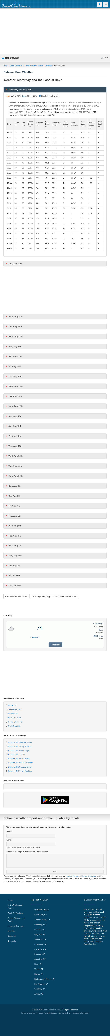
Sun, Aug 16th (15, 416)
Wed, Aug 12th (15, 456)
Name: (9, 831)
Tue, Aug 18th (15, 396)
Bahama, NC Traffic (16, 755)
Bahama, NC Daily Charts (19, 759)
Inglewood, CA (40, 944)
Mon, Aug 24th (15, 336)
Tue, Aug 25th (15, 326)
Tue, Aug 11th (15, 466)
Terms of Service (89, 876)
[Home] (16, 4)
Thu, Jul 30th (14, 585)
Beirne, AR (38, 974)
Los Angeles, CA (41, 984)
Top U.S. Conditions (16, 913)
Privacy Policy (72, 876)
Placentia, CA (40, 949)
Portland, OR (39, 954)
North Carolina (37, 66)
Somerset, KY (40, 939)
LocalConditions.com (51, 1010)
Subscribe (12, 936)
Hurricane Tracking (15, 926)
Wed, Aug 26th (15, 316)
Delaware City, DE (41, 910)
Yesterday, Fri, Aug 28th (20, 90)
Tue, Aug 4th (14, 536)
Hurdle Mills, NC (15, 718)
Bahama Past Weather (94, 900)
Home (5, 66)
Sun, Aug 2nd (15, 555)
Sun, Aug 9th (14, 486)
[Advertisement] (55, 31)
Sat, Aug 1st (14, 566)
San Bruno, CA (40, 915)
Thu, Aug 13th (15, 446)
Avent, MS (38, 994)
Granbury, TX (39, 989)
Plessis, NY (39, 929)
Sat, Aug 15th (14, 426)
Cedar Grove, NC (15, 722)
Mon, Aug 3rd (14, 546)
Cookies (53, 1013)
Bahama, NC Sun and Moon (19, 767)
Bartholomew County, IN (44, 979)
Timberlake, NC (14, 709)
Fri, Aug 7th (14, 506)
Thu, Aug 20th (15, 376)
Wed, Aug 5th (14, 526)
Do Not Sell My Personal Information (74, 1013)
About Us (11, 931)
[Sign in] (99, 4)
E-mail (9, 840)
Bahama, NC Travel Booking (20, 771)
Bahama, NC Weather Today (20, 742)
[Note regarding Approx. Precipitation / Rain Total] (40, 96)
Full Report (55, 645)
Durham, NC (13, 714)
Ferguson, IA (39, 934)
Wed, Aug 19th (15, 386)
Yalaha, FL (38, 969)
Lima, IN (37, 964)
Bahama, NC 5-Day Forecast (20, 746)
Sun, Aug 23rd (15, 346)
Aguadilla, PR (40, 959)
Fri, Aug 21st (14, 366)
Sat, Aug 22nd (15, 356)
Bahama (48, 66)
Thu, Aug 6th (14, 516)
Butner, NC (12, 705)
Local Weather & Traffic (20, 66)
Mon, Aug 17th (15, 406)
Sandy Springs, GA (42, 920)
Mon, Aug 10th (15, 476)
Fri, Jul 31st (14, 575)
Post (55, 872)
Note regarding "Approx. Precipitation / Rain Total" (54, 596)
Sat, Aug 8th (14, 496)
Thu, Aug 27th (15, 264)
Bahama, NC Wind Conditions (20, 763)
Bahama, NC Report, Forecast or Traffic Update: (27, 852)
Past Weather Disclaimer (16, 596)
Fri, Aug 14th (14, 436)
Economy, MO (40, 925)
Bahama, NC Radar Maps (18, 751)
